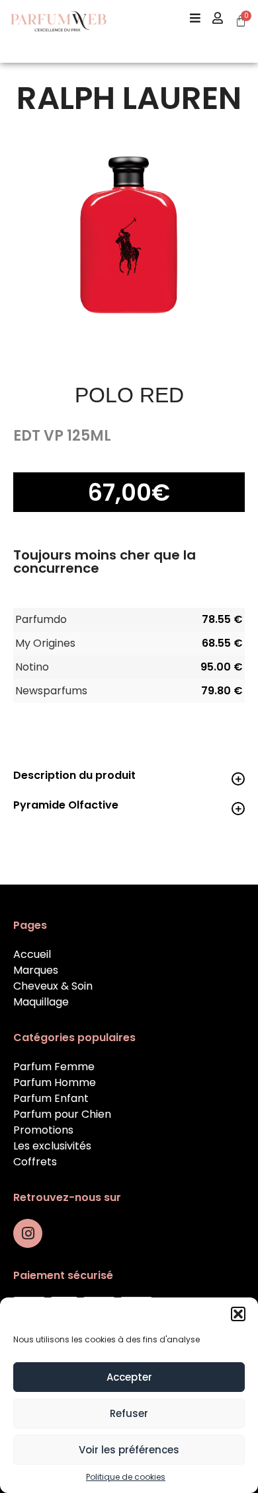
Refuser (129, 1413)
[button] (238, 1314)
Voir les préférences (129, 1450)
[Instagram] (27, 1233)
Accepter (129, 1377)
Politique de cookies (125, 1476)
